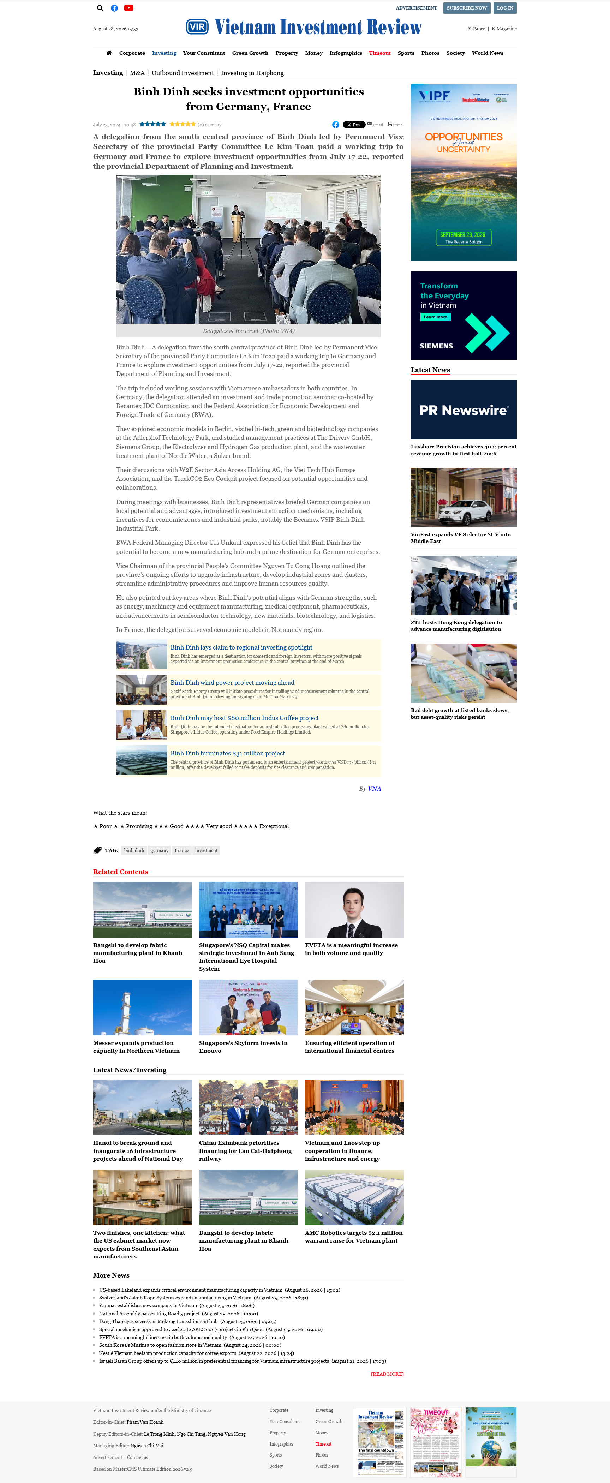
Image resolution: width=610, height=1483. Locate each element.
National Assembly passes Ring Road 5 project (150, 1313)
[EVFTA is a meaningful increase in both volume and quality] (354, 910)
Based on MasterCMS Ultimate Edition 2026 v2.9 (142, 1468)
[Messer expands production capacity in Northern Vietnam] (142, 1007)
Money (314, 53)
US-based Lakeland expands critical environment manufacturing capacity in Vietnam (191, 1289)
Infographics (346, 53)
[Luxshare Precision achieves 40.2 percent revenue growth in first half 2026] (464, 409)
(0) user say (209, 124)
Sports (406, 53)
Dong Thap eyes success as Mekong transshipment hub (159, 1320)
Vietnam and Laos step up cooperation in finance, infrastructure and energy (342, 1151)
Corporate (132, 53)
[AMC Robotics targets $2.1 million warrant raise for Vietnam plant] (354, 1197)
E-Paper (476, 28)
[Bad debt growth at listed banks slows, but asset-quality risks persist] (464, 673)
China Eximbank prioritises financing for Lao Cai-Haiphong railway (245, 1151)
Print (397, 124)
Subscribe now (467, 8)
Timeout (380, 53)
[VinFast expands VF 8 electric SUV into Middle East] (464, 497)
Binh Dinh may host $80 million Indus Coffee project (245, 717)
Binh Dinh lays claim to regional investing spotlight (241, 647)
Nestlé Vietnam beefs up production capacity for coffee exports (168, 1352)
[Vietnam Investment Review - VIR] (305, 45)
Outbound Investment (183, 72)
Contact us (137, 1457)
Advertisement (416, 8)
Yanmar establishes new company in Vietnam (148, 1305)
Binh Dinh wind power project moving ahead (232, 682)
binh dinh (134, 850)
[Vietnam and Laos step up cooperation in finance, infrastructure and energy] (354, 1108)
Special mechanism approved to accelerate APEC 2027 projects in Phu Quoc (181, 1329)
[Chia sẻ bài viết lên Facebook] (335, 124)
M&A (137, 72)
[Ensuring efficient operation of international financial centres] (354, 1007)
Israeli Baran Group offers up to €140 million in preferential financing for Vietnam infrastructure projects (214, 1360)
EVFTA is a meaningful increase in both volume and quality (163, 1336)
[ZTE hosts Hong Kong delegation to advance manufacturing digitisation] (464, 585)
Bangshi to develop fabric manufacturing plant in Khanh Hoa (138, 953)
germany (159, 850)
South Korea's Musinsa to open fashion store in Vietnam (160, 1344)
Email (378, 124)
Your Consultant (204, 53)
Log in (505, 8)
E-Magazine (504, 28)
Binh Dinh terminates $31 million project (228, 753)
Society (456, 53)
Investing (164, 53)
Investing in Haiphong (252, 72)
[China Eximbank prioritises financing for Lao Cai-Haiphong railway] (248, 1108)
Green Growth (250, 53)
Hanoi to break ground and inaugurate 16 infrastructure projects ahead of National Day (138, 1151)
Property (287, 53)
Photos (430, 53)
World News (487, 53)
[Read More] (387, 1373)
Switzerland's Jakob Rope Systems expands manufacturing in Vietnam (175, 1297)
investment (206, 850)
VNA (374, 788)
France (182, 850)
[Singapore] (248, 910)
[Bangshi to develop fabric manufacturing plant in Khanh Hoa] (142, 910)
